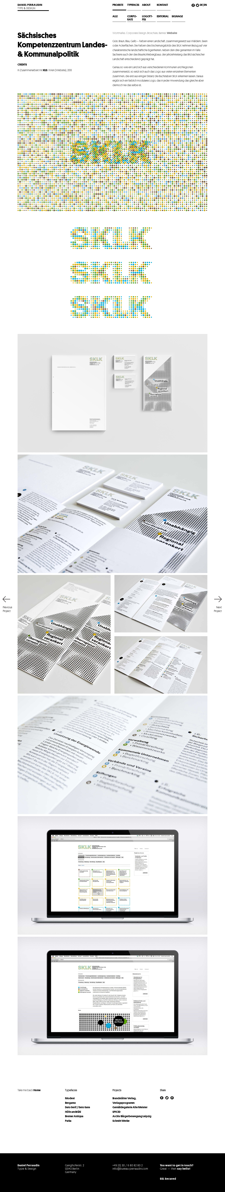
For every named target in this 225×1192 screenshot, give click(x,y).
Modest (70, 1098)
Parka (68, 1120)
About (146, 5)
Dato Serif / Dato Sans (77, 1107)
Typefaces (133, 5)
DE (201, 5)
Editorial (163, 16)
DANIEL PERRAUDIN (30, 5)
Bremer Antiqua (74, 1116)
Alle (115, 16)
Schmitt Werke (121, 1120)
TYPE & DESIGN (26, 8)
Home (37, 1090)
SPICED (116, 1111)
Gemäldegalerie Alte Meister (129, 1107)
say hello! (183, 1168)
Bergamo (70, 1103)
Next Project (218, 609)
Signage (177, 16)
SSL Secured (168, 1178)
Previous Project (7, 609)
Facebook (193, 8)
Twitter (198, 8)
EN (205, 5)
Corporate (132, 18)
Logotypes (147, 18)
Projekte (117, 5)
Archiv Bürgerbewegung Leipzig (131, 1116)
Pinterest (172, 1097)
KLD (45, 70)
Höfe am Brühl (73, 1111)
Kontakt (162, 5)
